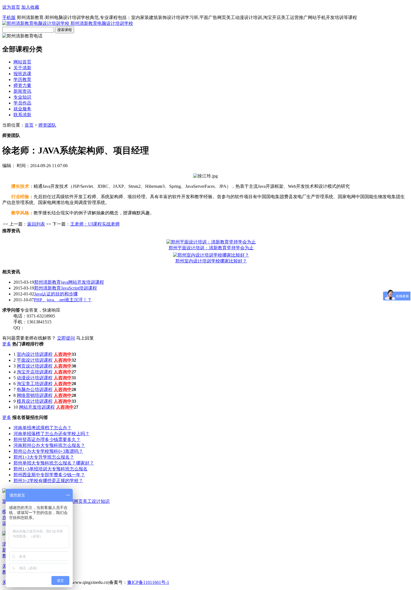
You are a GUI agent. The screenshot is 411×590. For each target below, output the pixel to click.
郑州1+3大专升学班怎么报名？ (43, 457)
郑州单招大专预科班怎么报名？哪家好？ (53, 463)
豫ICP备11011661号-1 (148, 582)
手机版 (9, 17)
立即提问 (66, 338)
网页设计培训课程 (35, 366)
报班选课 (22, 73)
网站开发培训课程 (37, 407)
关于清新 (22, 67)
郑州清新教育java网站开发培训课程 (69, 282)
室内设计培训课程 (35, 354)
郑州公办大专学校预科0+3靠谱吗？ (48, 451)
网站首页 (22, 62)
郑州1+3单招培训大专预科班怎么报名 (50, 468)
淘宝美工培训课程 (35, 383)
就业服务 (22, 108)
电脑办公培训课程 (35, 389)
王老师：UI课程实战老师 (95, 224)
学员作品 (22, 103)
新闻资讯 (22, 91)
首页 (29, 125)
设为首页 (11, 7)
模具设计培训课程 (35, 401)
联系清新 (22, 114)
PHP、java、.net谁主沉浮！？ (63, 299)
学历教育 (22, 79)
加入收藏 (30, 7)
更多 (6, 344)
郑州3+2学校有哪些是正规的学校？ (48, 480)
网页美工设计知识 (92, 501)
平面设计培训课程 (35, 360)
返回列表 (36, 224)
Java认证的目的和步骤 (56, 294)
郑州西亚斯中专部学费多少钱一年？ (49, 474)
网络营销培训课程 (35, 395)
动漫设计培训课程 (35, 377)
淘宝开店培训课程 (35, 371)
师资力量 (22, 85)
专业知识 (22, 97)
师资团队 (47, 125)
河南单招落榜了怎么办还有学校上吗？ (51, 433)
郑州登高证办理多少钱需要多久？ (47, 439)
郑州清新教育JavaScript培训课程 (65, 288)
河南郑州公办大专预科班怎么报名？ (49, 445)
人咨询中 (63, 354)
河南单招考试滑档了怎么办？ (42, 427)
